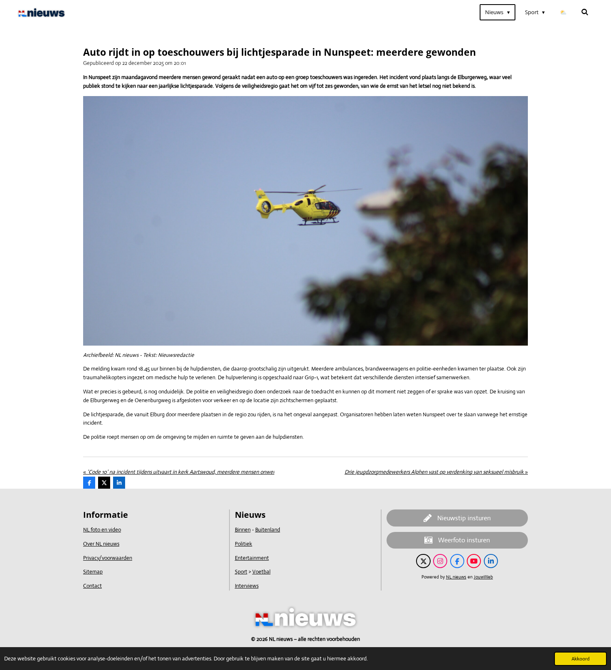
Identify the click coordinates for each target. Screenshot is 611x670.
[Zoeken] (585, 12)
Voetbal (261, 571)
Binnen (243, 529)
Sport (241, 571)
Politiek (243, 543)
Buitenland (267, 529)
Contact (92, 585)
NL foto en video (102, 529)
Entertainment (252, 557)
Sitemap (93, 571)
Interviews (247, 585)
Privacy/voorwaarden (107, 557)
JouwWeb (483, 577)
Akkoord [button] (580, 658)
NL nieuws (456, 577)
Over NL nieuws (101, 543)
